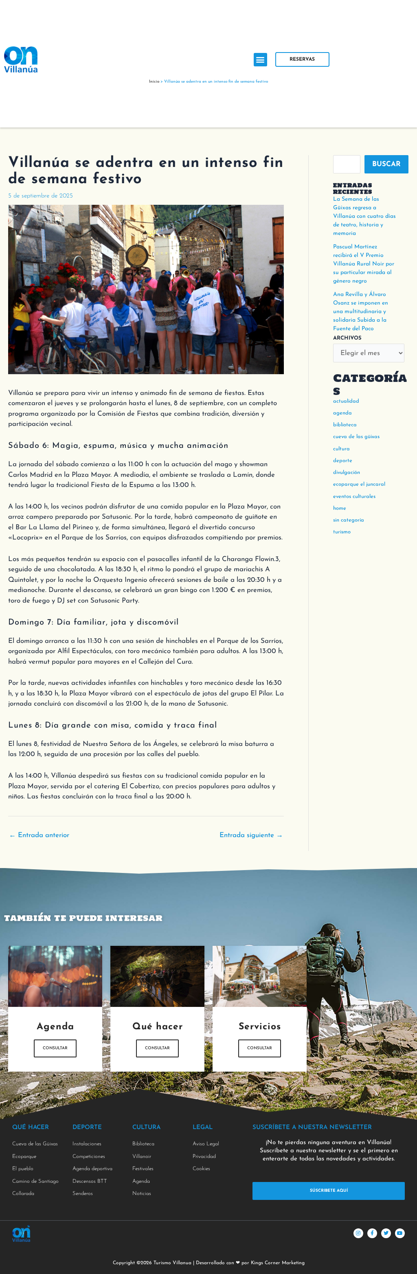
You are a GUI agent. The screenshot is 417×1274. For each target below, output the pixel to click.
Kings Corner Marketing (278, 1263)
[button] (260, 59)
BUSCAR (386, 164)
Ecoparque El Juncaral (359, 484)
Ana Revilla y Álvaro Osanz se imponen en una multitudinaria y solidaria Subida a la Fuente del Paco (360, 312)
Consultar (55, 1048)
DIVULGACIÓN (346, 472)
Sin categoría (348, 520)
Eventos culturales (354, 496)
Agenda (342, 413)
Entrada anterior (39, 835)
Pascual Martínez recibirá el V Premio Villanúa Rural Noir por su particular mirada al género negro (363, 264)
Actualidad (346, 401)
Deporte (342, 460)
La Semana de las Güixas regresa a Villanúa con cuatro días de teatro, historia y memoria (364, 216)
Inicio (154, 81)
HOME (339, 508)
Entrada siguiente (251, 835)
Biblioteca (345, 425)
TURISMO (342, 532)
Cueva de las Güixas (356, 436)
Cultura (341, 449)
